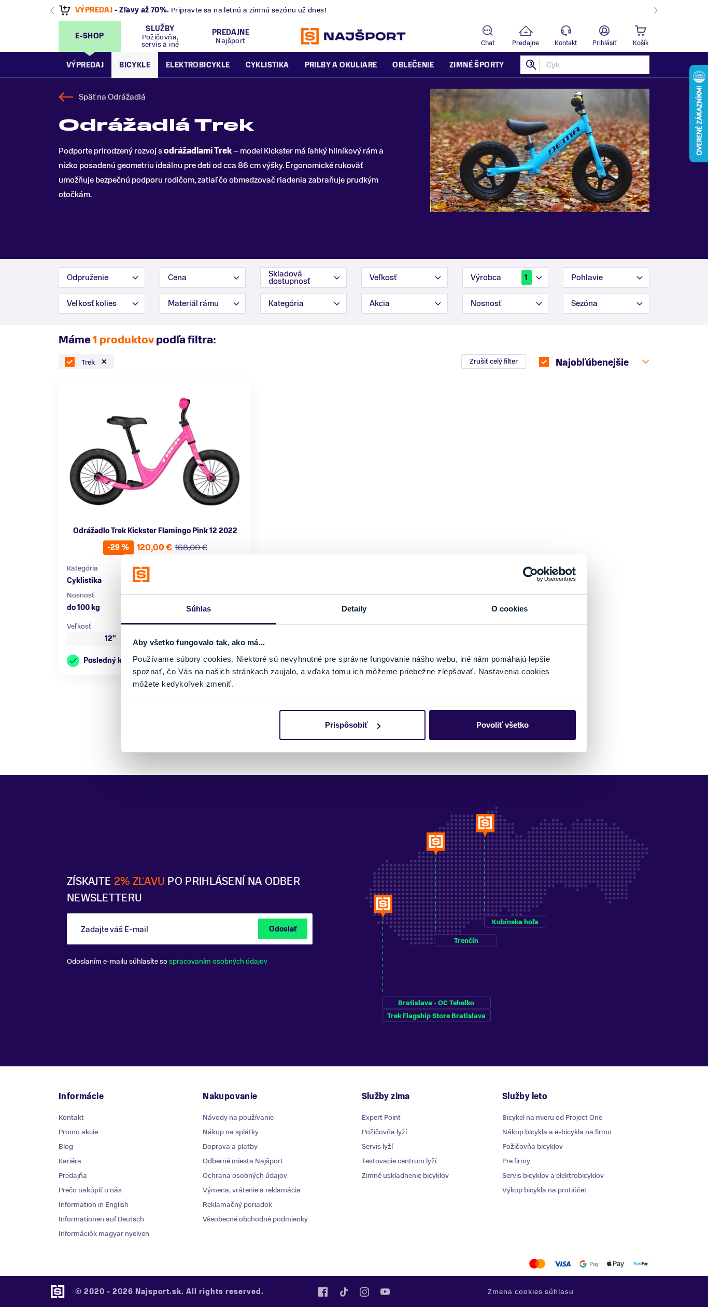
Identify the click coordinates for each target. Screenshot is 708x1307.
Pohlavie (587, 277)
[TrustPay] (640, 1264)
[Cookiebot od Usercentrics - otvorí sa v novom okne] (530, 574)
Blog (66, 1146)
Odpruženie (87, 277)
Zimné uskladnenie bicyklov (405, 1175)
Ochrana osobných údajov (245, 1175)
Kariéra (70, 1161)
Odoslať (282, 929)
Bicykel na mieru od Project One (552, 1117)
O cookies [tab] (509, 608)
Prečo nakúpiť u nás (90, 1190)
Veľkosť (383, 277)
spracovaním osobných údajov (218, 961)
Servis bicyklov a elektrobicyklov (553, 1175)
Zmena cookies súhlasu (531, 1292)
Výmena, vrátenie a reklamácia (252, 1190)
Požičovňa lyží (384, 1132)
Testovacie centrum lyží (399, 1161)
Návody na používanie (238, 1117)
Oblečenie (413, 65)
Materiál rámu (193, 303)
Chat (487, 43)
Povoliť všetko (502, 724)
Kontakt (566, 43)
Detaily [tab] (354, 608)
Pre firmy (516, 1161)
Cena (177, 277)
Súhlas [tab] (198, 608)
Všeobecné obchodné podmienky (255, 1219)
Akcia (380, 303)
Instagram (364, 1292)
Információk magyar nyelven (104, 1234)
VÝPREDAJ (93, 10)
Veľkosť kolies (92, 303)
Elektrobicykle (198, 65)
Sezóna (584, 303)
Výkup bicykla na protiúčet (544, 1190)
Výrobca (499, 277)
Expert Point (381, 1117)
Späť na (112, 97)
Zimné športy (476, 65)
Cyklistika (267, 65)
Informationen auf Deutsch (101, 1219)
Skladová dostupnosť (289, 277)
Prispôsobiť (346, 724)
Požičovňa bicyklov (532, 1146)
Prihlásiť (604, 43)
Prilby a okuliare (341, 65)
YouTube (385, 1292)
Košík (640, 43)
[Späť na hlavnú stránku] (354, 36)
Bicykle (134, 65)
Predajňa (73, 1175)
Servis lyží (377, 1146)
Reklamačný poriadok (237, 1204)
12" (110, 639)
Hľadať (531, 65)
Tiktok (343, 1292)
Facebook (323, 1292)
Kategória (286, 303)
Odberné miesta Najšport (243, 1161)
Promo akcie (78, 1132)
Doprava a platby (230, 1146)
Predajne (525, 43)
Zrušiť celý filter (494, 361)
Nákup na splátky (231, 1132)
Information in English (94, 1204)
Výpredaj (85, 65)
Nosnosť (486, 303)
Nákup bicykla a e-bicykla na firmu (557, 1132)
